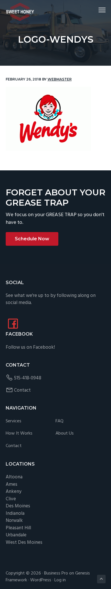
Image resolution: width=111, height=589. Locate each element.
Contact (22, 390)
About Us (65, 433)
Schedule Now (32, 238)
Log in (60, 580)
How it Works (19, 433)
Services (13, 421)
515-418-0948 (27, 378)
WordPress (40, 580)
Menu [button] (95, 10)
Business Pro (56, 573)
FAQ (59, 421)
